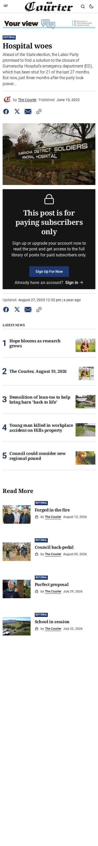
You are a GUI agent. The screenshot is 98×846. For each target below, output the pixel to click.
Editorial (9, 37)
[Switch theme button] (91, 6)
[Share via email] (27, 111)
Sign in (71, 282)
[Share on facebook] (7, 111)
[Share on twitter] (16, 111)
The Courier (27, 100)
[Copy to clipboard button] (37, 111)
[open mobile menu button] (6, 6)
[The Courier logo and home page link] (49, 6)
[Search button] (83, 6)
